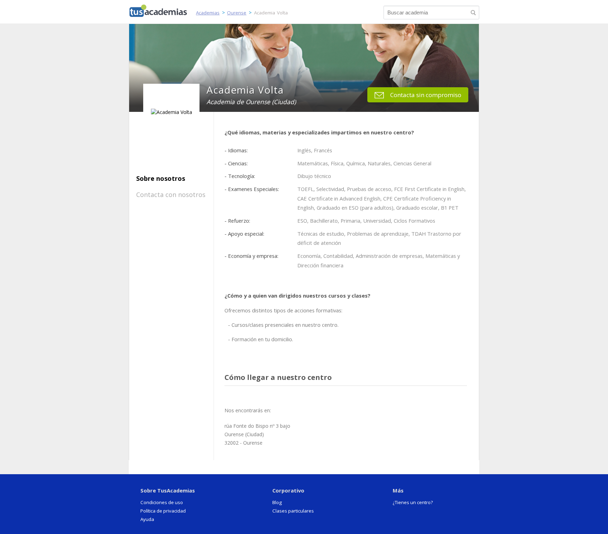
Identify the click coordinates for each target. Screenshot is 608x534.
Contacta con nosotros (170, 194)
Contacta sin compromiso (425, 95)
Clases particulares (293, 511)
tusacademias (162, 9)
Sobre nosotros (160, 178)
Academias (208, 12)
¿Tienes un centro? (413, 502)
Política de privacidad (163, 511)
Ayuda (147, 519)
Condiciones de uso (161, 502)
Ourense (236, 12)
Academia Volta (271, 12)
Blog (277, 502)
